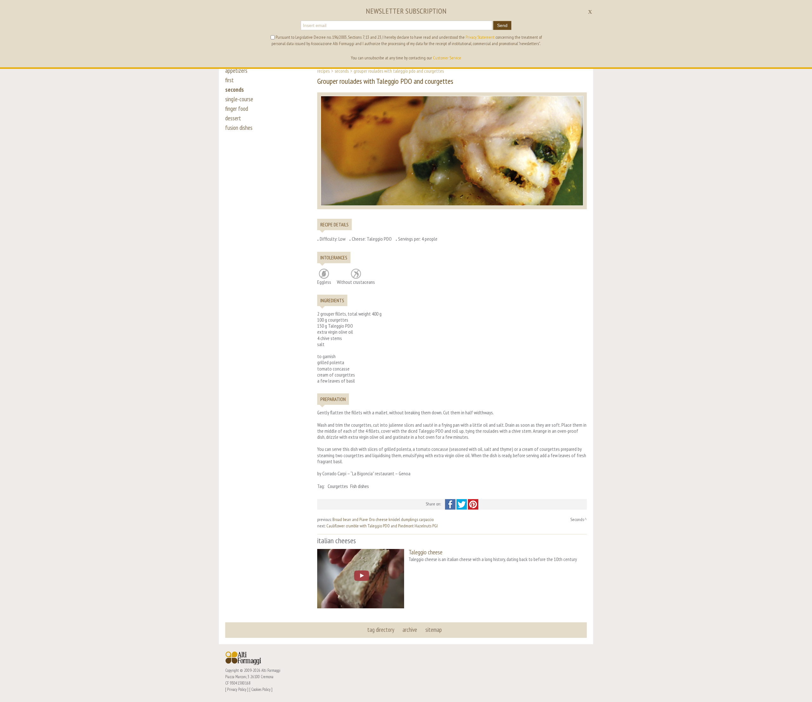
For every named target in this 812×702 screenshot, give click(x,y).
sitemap (433, 629)
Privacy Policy (236, 689)
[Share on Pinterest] (473, 504)
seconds (234, 89)
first (229, 80)
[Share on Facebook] (450, 504)
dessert (233, 118)
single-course (239, 99)
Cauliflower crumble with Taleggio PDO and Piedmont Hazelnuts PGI (382, 526)
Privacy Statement (480, 37)
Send (502, 25)
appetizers (236, 70)
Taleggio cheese (425, 552)
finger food (236, 108)
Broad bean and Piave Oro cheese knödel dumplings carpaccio (383, 519)
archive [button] (410, 629)
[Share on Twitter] (462, 504)
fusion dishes (238, 127)
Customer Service (447, 58)
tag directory (380, 629)
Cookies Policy (261, 689)
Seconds (342, 71)
